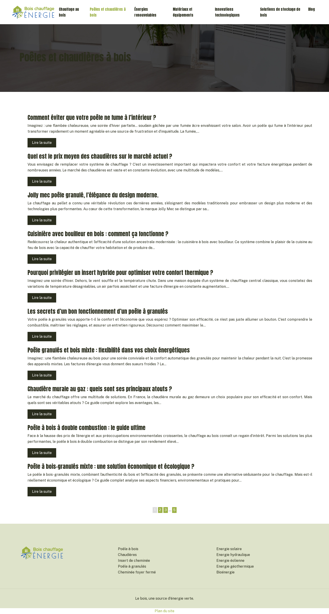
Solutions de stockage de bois (280, 12)
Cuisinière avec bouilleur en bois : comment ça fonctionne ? (98, 234)
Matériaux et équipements (183, 12)
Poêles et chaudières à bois (108, 12)
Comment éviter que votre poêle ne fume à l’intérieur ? (92, 117)
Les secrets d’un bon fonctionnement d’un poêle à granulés (98, 311)
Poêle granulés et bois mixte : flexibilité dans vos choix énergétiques (109, 350)
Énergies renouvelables (145, 12)
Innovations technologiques (227, 12)
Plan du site (164, 611)
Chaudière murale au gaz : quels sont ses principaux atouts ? (100, 389)
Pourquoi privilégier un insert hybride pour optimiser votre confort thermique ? (120, 272)
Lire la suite (42, 143)
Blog (311, 9)
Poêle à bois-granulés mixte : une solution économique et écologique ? (111, 466)
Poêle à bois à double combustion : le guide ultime (86, 428)
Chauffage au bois (69, 12)
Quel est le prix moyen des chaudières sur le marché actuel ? (100, 156)
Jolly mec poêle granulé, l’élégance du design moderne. (93, 195)
